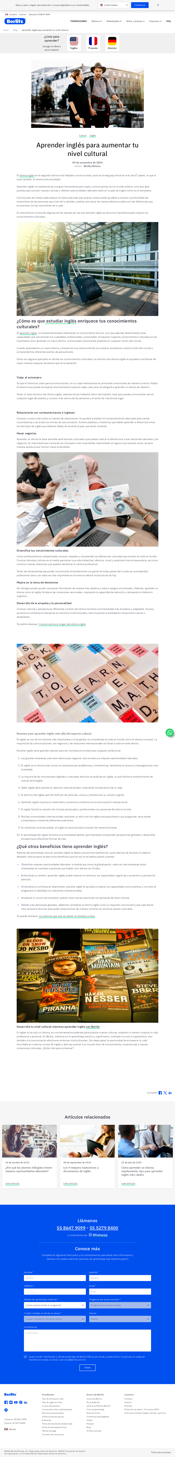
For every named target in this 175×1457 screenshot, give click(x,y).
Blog (15, 30)
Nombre (29, 1272)
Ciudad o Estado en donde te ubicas (43, 1313)
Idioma (92, 1313)
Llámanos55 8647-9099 (39, 14)
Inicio (6, 30)
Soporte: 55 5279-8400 (14, 1423)
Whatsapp (100, 1235)
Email (92, 1285)
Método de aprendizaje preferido (41, 1299)
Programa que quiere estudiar (105, 1299)
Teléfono (29, 1285)
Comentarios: (30, 1327)
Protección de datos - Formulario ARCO (141, 1409)
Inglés (93, 135)
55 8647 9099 (71, 1228)
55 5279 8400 (104, 1228)
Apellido (94, 1272)
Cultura (82, 135)
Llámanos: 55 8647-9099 (15, 1419)
